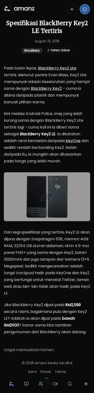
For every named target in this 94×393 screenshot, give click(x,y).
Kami (32, 371)
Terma (60, 371)
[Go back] (72, 9)
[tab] (12, 383)
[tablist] (41, 383)
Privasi (45, 371)
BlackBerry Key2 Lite (57, 68)
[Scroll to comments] (85, 9)
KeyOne (73, 141)
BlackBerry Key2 (46, 88)
